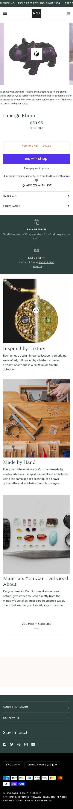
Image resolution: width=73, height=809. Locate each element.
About (24, 793)
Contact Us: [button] (11, 718)
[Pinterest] (19, 744)
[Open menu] (8, 13)
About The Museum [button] (15, 707)
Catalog (49, 797)
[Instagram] (26, 744)
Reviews (8, 800)
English (12, 764)
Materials (10, 196)
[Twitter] (11, 744)
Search (62, 797)
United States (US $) (41, 764)
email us (37, 266)
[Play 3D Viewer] (36, 54)
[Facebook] (4, 744)
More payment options (36, 168)
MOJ (8, 793)
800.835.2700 (46, 262)
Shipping (36, 793)
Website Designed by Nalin (34, 800)
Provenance (11, 206)
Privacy (36, 797)
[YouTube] (33, 744)
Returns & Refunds (16, 797)
